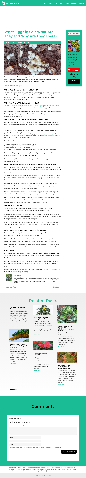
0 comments (31, 42)
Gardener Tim (11, 42)
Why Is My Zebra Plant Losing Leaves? (42, 318)
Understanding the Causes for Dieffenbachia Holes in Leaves (66, 328)
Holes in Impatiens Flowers (40, 353)
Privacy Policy (19, 471)
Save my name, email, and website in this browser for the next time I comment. (36, 447)
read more (13, 323)
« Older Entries (13, 389)
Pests (25, 42)
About (51, 3)
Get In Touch (73, 81)
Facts (67, 3)
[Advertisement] (43, 16)
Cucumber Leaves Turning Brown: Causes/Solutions (64, 366)
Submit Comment (69, 451)
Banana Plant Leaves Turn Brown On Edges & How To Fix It (18, 346)
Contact (81, 3)
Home (46, 3)
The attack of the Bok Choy (17, 308)
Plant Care (58, 3)
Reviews (74, 3)
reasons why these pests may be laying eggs (28, 106)
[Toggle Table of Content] (19, 86)
